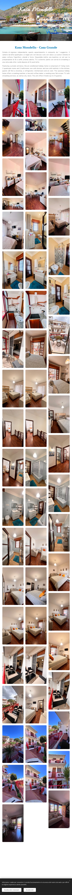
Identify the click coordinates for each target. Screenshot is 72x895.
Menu (68, 37)
